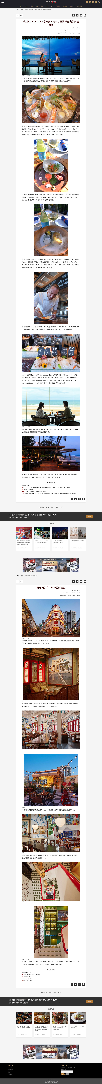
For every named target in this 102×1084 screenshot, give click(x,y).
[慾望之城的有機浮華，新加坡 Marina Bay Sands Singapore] (60, 539)
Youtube (10, 1074)
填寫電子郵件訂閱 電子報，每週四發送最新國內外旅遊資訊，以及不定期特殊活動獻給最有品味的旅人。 (33, 516)
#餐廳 (78, 33)
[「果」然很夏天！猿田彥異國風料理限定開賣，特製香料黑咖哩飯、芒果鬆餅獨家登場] (24, 539)
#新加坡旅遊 (63, 595)
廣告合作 (72, 6)
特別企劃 (58, 6)
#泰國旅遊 (59, 33)
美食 (26, 6)
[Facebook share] (73, 15)
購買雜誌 (65, 6)
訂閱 (89, 516)
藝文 (42, 6)
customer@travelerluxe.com (51, 1082)
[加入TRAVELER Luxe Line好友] (93, 2)
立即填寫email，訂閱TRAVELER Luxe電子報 (68, 1068)
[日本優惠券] (51, 565)
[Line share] (85, 15)
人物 (47, 6)
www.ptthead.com (29, 979)
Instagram (10, 1071)
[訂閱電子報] (96, 2)
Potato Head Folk (28, 981)
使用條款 (10, 1076)
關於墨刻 (79, 6)
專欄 (52, 6)
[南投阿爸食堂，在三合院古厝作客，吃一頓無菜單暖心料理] (24, 1024)
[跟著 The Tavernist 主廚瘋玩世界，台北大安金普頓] (42, 539)
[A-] (17, 15)
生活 (37, 6)
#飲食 (74, 33)
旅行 (21, 6)
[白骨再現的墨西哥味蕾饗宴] (78, 539)
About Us (10, 1067)
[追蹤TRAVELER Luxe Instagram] (90, 2)
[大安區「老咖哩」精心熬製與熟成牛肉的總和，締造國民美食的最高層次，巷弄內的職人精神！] (42, 1024)
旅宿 (32, 6)
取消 (67, 1074)
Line (9, 1072)
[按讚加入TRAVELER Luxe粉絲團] (87, 2)
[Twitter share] (77, 15)
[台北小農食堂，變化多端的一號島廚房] (78, 1024)
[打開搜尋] (99, 2)
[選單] (2, 2)
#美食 (64, 33)
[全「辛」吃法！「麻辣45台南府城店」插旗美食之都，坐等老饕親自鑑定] (60, 1024)
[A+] (21, 15)
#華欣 (69, 33)
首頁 (18, 9)
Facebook (10, 1069)
